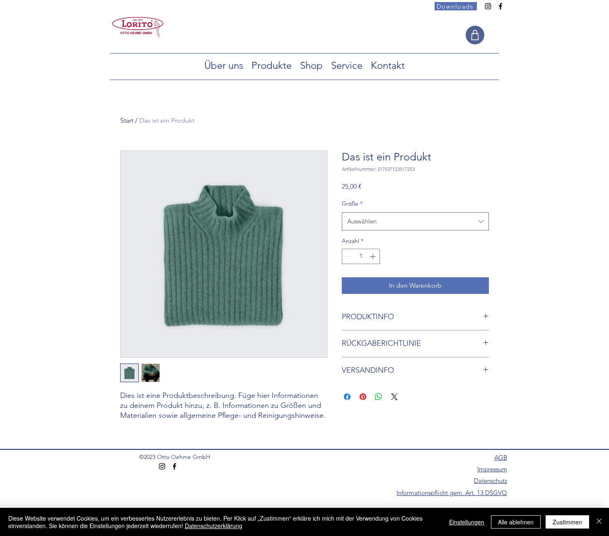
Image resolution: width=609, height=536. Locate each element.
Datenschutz (490, 481)
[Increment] (373, 256)
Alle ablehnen (516, 522)
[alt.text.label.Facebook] (500, 6)
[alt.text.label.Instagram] (488, 6)
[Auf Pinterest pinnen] (363, 397)
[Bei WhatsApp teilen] (379, 397)
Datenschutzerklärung (213, 525)
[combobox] (415, 221)
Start (126, 120)
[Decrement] (348, 256)
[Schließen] (599, 521)
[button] (223, 65)
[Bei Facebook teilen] (347, 397)
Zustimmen (567, 522)
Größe (352, 203)
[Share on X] (394, 397)
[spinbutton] (360, 256)
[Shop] (475, 35)
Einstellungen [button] (466, 522)
